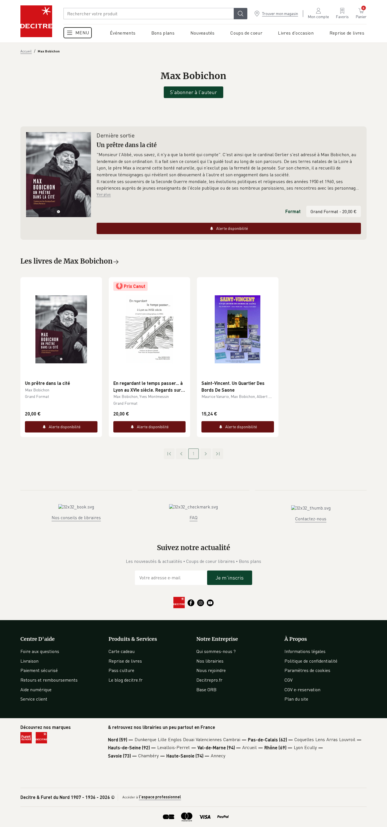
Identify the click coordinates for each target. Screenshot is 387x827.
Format (293, 211)
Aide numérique (36, 689)
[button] (229, 171)
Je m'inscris (230, 577)
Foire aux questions (39, 651)
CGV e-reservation (302, 689)
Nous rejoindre (211, 670)
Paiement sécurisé (39, 670)
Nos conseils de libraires (76, 517)
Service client (33, 699)
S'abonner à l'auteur (193, 92)
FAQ (193, 517)
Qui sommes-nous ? (216, 651)
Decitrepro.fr (209, 680)
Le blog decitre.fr (126, 680)
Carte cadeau (122, 651)
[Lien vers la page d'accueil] (36, 21)
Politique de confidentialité (310, 661)
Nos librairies (210, 661)
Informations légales (305, 651)
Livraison (29, 661)
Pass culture (121, 670)
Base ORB (206, 689)
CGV (288, 680)
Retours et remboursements (49, 680)
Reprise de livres (125, 661)
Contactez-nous (310, 518)
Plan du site (296, 699)
